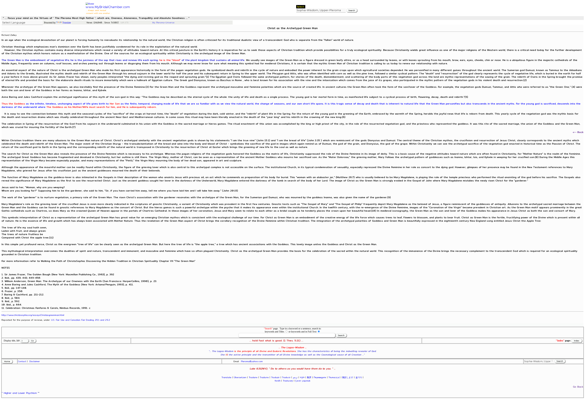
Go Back (578, 387)
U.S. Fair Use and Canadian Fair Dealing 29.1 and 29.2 (80, 320)
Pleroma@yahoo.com (252, 361)
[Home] (90, 3)
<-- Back (578, 132)
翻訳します (347, 377)
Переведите (320, 377)
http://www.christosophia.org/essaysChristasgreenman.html (33, 315)
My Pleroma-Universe (163, 22)
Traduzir (275, 377)
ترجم (295, 377)
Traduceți (288, 380)
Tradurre (264, 377)
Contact (22, 361)
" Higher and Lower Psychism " (20, 393)
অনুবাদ (302, 377)
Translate (66, 22)
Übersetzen (240, 377)
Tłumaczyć (334, 377)
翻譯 (309, 377)
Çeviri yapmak (302, 380)
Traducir (286, 377)
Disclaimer (34, 361)
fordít (277, 380)
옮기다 (359, 377)
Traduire (253, 377)
